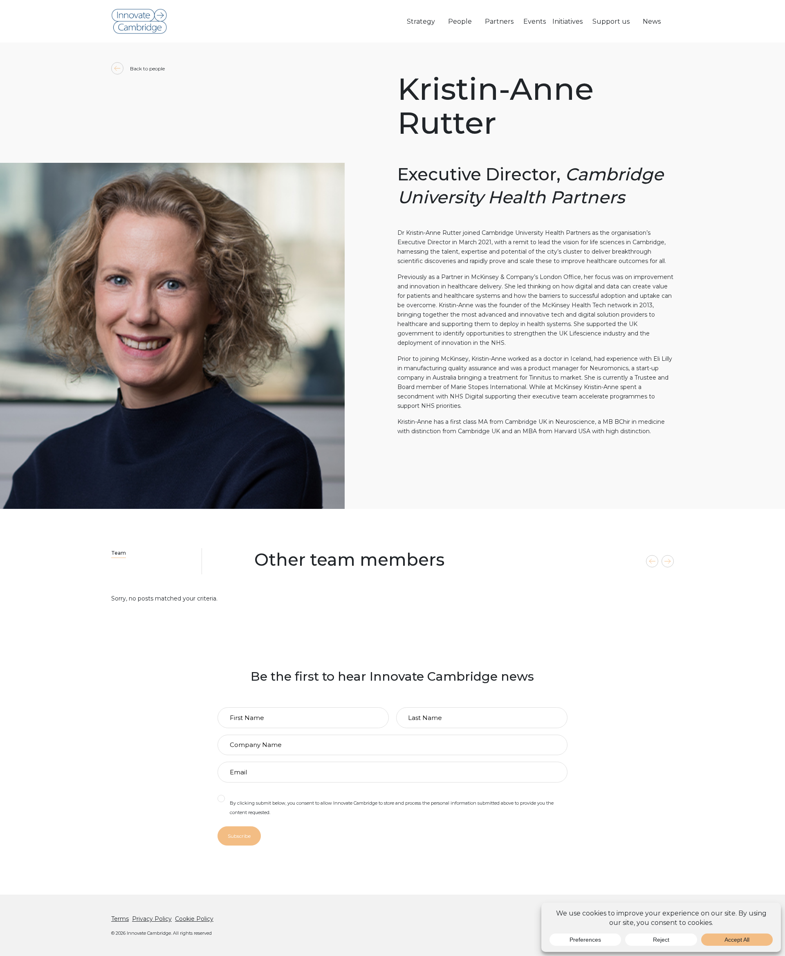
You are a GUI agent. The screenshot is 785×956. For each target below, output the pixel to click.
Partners (499, 21)
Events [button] (534, 21)
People (460, 21)
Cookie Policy (194, 918)
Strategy (421, 21)
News (652, 21)
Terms (120, 918)
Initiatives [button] (567, 21)
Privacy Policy (152, 918)
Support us (611, 21)
